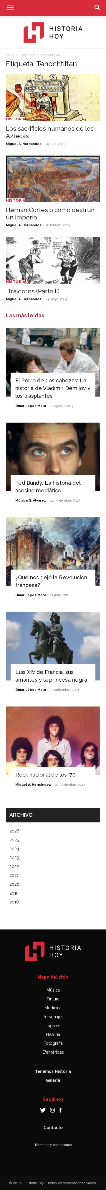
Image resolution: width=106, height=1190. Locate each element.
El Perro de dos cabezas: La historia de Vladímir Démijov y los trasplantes (52, 388)
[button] (10, 8)
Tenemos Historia (53, 1071)
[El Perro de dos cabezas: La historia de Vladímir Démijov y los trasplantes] (53, 362)
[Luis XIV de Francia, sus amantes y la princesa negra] (53, 646)
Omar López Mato (30, 406)
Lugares (53, 1025)
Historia (15, 119)
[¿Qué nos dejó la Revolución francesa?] (53, 551)
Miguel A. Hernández (24, 144)
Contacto (53, 1127)
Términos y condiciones (53, 1145)
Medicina (53, 1007)
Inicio (10, 55)
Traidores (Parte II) (32, 291)
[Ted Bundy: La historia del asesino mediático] (53, 457)
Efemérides (53, 1052)
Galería (53, 1080)
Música (53, 990)
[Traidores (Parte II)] (53, 260)
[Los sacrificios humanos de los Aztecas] (53, 97)
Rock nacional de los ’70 (45, 775)
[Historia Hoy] (53, 32)
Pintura (53, 999)
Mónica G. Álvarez (30, 500)
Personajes (53, 1016)
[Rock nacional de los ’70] (53, 740)
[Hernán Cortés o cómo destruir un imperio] (53, 179)
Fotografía (53, 1043)
